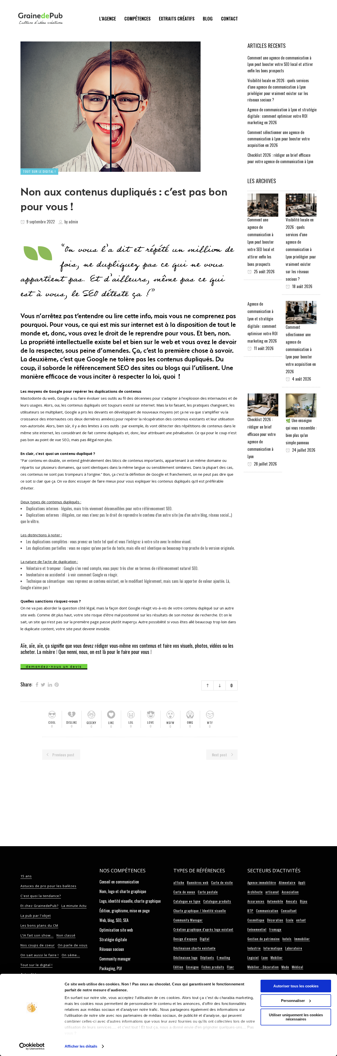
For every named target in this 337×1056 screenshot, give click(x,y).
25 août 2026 (264, 271)
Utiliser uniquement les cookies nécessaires (296, 1017)
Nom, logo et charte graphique (122, 891)
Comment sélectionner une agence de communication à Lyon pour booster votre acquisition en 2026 (278, 138)
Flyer (230, 966)
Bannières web (197, 882)
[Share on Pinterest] (57, 684)
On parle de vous (73, 945)
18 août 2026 (301, 286)
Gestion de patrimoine (263, 938)
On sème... (71, 955)
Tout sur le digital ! (36, 965)
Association (290, 891)
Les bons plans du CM (39, 925)
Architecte (255, 891)
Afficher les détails (81, 1046)
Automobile (275, 901)
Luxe (265, 957)
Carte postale (208, 891)
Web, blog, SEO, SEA (114, 920)
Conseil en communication (119, 881)
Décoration (275, 920)
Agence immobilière (261, 882)
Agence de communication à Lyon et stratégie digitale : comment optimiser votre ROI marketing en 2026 (282, 116)
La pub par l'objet (35, 915)
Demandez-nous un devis (54, 667)
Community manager (115, 958)
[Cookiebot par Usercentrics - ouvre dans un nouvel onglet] (32, 1046)
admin (73, 222)
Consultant (289, 910)
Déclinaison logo (185, 957)
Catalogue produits (217, 901)
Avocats (291, 901)
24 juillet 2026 (303, 450)
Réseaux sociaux (111, 949)
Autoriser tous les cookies (295, 986)
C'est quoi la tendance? (40, 896)
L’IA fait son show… (37, 935)
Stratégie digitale (113, 939)
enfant (301, 920)
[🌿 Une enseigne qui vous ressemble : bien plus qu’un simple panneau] (301, 405)
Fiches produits (213, 966)
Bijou (303, 901)
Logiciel (253, 957)
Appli (301, 882)
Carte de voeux (184, 891)
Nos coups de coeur (37, 945)
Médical (297, 966)
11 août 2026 (263, 348)
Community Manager (188, 920)
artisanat (272, 891)
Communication (267, 910)
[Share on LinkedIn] (50, 684)
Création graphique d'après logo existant (203, 929)
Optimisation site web (116, 930)
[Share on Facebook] (37, 684)
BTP (250, 910)
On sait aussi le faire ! (39, 955)
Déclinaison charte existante (194, 948)
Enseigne (192, 966)
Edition (178, 966)
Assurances (255, 901)
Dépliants (207, 957)
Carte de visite (222, 882)
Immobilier (302, 938)
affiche (178, 882)
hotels (287, 938)
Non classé (65, 935)
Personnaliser (293, 1000)
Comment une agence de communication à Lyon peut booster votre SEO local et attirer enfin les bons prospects (280, 64)
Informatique (272, 948)
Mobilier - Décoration (263, 966)
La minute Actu (74, 905)
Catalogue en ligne (187, 901)
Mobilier (277, 957)
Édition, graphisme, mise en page (124, 910)
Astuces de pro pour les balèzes (48, 886)
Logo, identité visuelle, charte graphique (130, 901)
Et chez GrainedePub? (39, 905)
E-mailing (223, 957)
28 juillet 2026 (265, 464)
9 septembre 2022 (40, 222)
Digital (204, 938)
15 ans (26, 876)
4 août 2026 (301, 379)
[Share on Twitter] (43, 684)
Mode (285, 966)
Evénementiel (256, 929)
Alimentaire (287, 882)
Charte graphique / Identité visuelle (199, 910)
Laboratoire (293, 948)
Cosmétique (255, 920)
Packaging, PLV (110, 968)
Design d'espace (185, 938)
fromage (275, 929)
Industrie (254, 948)
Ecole (290, 920)
